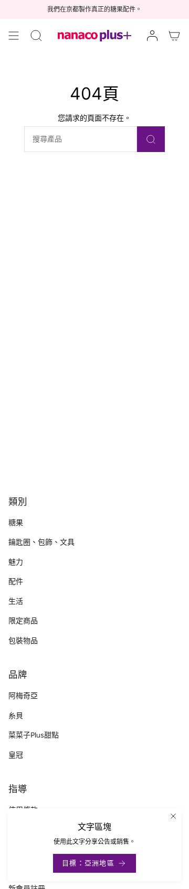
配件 (15, 581)
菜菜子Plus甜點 (33, 735)
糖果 (15, 522)
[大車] (174, 36)
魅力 (15, 562)
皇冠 (15, 755)
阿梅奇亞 (23, 695)
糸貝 (15, 715)
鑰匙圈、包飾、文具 (41, 542)
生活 (15, 601)
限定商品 (23, 620)
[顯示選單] (13, 36)
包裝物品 (23, 640)
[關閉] (173, 816)
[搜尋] (151, 139)
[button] (36, 36)
